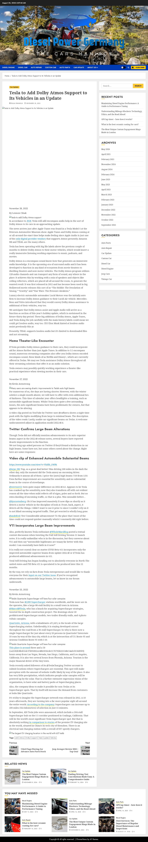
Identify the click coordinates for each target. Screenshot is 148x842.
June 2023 (105, 179)
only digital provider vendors (31, 238)
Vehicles (53, 738)
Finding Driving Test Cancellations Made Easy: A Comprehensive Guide (81, 777)
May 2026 (105, 149)
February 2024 (107, 174)
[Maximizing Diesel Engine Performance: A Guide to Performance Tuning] (12, 806)
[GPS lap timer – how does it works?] (106, 806)
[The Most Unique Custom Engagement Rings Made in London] (12, 776)
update (46, 738)
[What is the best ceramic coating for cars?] (12, 824)
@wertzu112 (15, 487)
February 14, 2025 (30, 829)
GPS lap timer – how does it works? (116, 119)
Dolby (28, 738)
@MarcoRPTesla (17, 608)
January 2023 (107, 205)
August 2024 (106, 169)
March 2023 (106, 194)
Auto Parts (65, 67)
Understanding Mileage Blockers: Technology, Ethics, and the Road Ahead (82, 806)
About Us (91, 67)
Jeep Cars (105, 274)
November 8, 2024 (30, 782)
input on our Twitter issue (42, 575)
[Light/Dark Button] (123, 67)
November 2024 (108, 164)
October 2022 (107, 220)
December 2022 (108, 210)
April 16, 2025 (76, 812)
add (16, 738)
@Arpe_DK (14, 469)
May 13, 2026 (28, 812)
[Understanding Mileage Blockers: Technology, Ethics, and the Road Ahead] (59, 806)
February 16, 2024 (76, 782)
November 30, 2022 (33, 103)
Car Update (79, 67)
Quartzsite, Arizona (19, 623)
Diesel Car (22, 67)
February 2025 (107, 159)
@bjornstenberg (17, 501)
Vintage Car (106, 279)
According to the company (40, 704)
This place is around (19, 647)
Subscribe (140, 67)
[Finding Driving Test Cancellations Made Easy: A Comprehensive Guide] (58, 776)
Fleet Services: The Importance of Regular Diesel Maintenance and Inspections (127, 825)
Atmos (22, 738)
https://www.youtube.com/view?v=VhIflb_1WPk (33, 464)
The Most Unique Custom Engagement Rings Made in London (35, 777)
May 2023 (105, 184)
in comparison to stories (41, 722)
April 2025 (106, 154)
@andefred (14, 515)
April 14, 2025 (123, 811)
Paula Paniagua (17, 103)
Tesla (40, 738)
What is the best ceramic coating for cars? (120, 124)
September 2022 (108, 225)
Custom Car (50, 67)
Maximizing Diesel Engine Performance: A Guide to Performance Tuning (34, 806)
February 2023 (107, 199)
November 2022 (108, 215)
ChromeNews (81, 839)
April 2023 (106, 189)
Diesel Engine (8, 67)
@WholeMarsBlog (59, 531)
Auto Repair (36, 67)
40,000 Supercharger (34, 602)
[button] (128, 67)
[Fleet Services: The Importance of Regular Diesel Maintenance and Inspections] (106, 824)
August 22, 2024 (124, 832)
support (34, 738)
